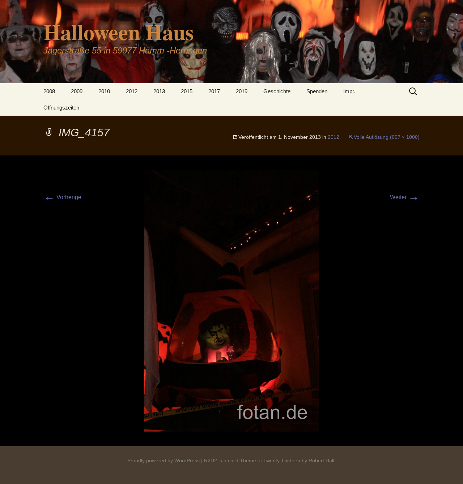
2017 (214, 91)
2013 (159, 91)
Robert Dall (321, 460)
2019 (241, 91)
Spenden (316, 91)
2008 (49, 91)
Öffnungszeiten (61, 107)
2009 (76, 91)
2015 (186, 91)
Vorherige (62, 197)
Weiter (405, 197)
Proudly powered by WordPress (163, 460)
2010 (104, 91)
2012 (131, 91)
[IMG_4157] (231, 300)
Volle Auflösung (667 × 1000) (387, 137)
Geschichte (276, 91)
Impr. (349, 91)
